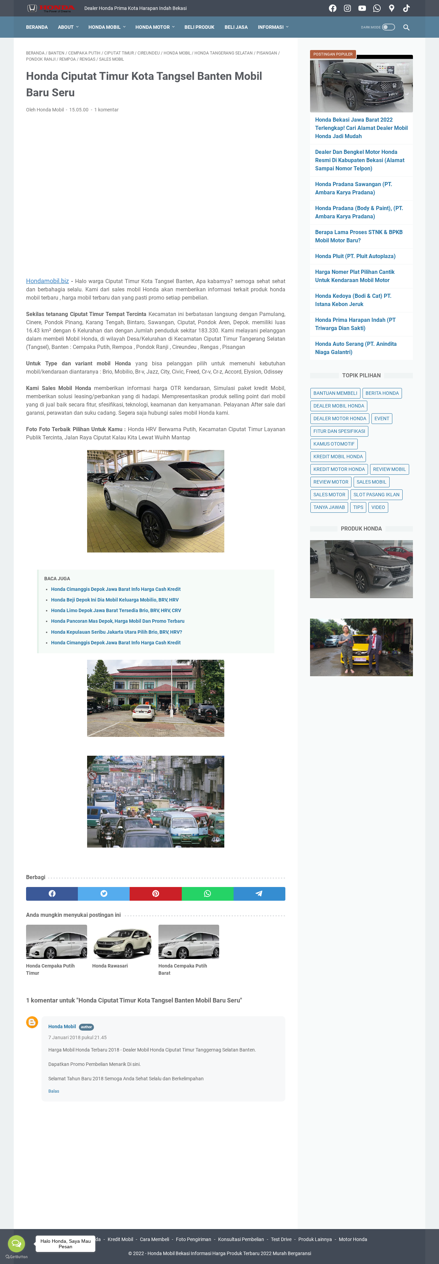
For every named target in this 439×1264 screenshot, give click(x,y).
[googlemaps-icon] (390, 8)
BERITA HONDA (382, 393)
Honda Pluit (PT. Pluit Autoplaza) (355, 256)
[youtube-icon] (361, 8)
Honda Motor (152, 27)
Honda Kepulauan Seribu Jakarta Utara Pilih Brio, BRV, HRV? (116, 632)
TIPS (358, 507)
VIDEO (378, 507)
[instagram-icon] (346, 8)
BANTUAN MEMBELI (335, 393)
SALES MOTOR (329, 494)
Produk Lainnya (315, 1239)
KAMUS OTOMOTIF (334, 444)
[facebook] (52, 894)
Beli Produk (199, 27)
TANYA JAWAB (329, 507)
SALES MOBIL (372, 482)
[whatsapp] (208, 894)
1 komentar (106, 109)
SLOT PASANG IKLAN (377, 494)
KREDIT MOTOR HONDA (339, 469)
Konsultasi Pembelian (241, 1239)
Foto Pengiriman (193, 1239)
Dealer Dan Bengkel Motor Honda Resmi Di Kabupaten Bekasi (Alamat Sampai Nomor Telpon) (359, 160)
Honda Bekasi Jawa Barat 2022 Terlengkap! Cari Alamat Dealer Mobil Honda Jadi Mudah (361, 128)
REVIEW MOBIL (389, 469)
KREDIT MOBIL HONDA (338, 456)
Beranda (37, 27)
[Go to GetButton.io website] (16, 1257)
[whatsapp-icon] (376, 8)
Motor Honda (353, 1239)
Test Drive (281, 1239)
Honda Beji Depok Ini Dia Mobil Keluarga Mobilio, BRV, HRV (115, 600)
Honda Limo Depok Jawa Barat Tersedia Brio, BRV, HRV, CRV (116, 610)
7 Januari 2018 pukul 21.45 (77, 1037)
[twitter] (104, 894)
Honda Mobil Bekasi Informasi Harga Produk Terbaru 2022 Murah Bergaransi (229, 1253)
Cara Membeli (154, 1239)
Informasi (271, 27)
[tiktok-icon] (405, 8)
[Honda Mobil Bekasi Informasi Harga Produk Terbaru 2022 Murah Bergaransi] (55, 8)
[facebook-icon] (331, 8)
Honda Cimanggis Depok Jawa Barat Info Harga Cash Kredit (116, 589)
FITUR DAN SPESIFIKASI (339, 431)
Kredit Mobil (120, 1239)
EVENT (382, 418)
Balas (53, 1091)
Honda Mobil (104, 27)
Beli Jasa (236, 27)
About (66, 27)
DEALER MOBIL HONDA (338, 406)
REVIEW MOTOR (330, 482)
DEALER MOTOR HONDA (339, 418)
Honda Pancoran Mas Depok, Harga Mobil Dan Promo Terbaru (118, 621)
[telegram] (259, 894)
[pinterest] (155, 894)
